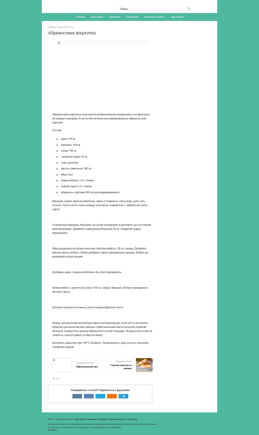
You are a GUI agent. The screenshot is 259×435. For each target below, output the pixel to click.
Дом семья (97, 16)
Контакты (52, 430)
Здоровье (114, 16)
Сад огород (177, 16)
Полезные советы (154, 16)
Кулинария (132, 16)
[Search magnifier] (189, 8)
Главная (80, 16)
